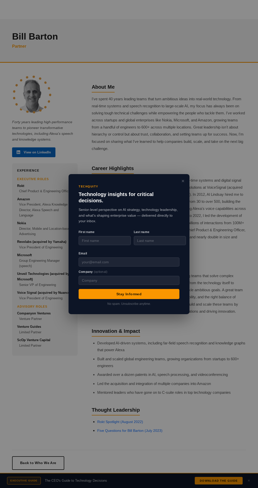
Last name (141, 232)
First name (86, 232)
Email (83, 253)
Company (93, 271)
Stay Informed (129, 294)
